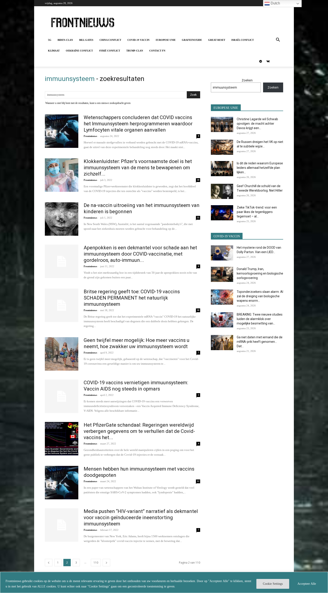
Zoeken (247, 80)
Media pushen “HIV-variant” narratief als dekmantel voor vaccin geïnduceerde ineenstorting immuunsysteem (141, 517)
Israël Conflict (242, 40)
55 (198, 217)
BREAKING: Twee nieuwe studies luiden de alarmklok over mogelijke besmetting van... (259, 319)
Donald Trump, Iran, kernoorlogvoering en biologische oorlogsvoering (260, 273)
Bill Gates (86, 40)
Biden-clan (65, 40)
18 (198, 180)
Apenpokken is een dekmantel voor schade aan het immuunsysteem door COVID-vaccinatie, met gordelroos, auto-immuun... (140, 254)
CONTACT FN (157, 50)
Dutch (275, 3)
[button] (277, 40)
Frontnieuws (90, 136)
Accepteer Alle (306, 583)
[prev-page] (48, 562)
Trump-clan (134, 50)
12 (198, 481)
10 (198, 310)
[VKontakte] (268, 61)
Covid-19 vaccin (138, 40)
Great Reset (216, 40)
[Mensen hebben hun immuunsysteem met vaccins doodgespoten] (61, 482)
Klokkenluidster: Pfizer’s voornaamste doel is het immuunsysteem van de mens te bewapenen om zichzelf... (138, 168)
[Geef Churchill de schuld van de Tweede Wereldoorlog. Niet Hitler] (222, 191)
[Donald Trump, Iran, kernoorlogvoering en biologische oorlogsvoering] (222, 274)
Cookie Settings (273, 583)
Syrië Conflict (109, 50)
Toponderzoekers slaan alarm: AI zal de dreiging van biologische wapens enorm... (260, 296)
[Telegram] (260, 61)
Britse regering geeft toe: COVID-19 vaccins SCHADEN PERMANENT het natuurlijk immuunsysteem (132, 298)
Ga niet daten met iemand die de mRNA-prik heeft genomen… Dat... (259, 341)
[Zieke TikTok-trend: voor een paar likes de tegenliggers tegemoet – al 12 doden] (222, 213)
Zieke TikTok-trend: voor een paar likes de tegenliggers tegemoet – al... (257, 212)
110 (95, 562)
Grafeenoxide (192, 40)
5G (49, 40)
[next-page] (106, 562)
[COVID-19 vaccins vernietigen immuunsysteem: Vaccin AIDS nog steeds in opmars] (61, 396)
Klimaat (54, 50)
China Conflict (110, 40)
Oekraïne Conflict (79, 50)
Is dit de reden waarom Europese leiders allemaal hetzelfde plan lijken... (260, 167)
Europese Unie (166, 40)
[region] (164, 582)
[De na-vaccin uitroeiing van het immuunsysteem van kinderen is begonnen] (61, 219)
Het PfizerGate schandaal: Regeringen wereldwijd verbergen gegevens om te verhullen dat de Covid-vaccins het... (139, 431)
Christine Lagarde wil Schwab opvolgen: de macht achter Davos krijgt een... (257, 123)
